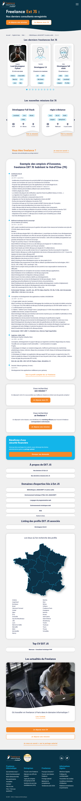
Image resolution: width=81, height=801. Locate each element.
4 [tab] (36, 90)
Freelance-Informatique (21, 797)
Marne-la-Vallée (17, 625)
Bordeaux (15, 604)
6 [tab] (42, 90)
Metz (13, 629)
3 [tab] (33, 90)
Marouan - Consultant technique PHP (40, 649)
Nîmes (45, 604)
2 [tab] (30, 90)
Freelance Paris (47, 608)
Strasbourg (46, 621)
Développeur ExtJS (41, 527)
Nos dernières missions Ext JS (40, 476)
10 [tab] (54, 90)
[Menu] (77, 4)
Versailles (46, 631)
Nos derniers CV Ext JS (40, 470)
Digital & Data (16, 35)
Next (74, 120)
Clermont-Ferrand (17, 608)
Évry (13, 614)
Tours (44, 627)
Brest (14, 606)
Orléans (45, 606)
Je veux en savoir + (61, 151)
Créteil (14, 610)
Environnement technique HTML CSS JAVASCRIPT (40, 495)
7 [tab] (45, 90)
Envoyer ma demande (40, 454)
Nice (44, 602)
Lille (13, 621)
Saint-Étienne (47, 618)
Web (23, 35)
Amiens (14, 600)
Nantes (45, 600)
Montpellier (15, 631)
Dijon (13, 612)
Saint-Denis (46, 616)
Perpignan (46, 610)
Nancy (14, 633)
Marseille (15, 627)
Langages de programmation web (40, 500)
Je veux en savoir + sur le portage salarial (40, 743)
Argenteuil (15, 602)
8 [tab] (48, 90)
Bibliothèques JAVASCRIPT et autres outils (41, 35)
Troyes (45, 629)
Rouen (45, 614)
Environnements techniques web (40, 505)
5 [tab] (39, 90)
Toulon (45, 623)
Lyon (13, 623)
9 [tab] (51, 90)
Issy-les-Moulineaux (18, 618)
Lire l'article (40, 717)
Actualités (9, 781)
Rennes (45, 612)
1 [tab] (27, 90)
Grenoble (15, 616)
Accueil (8, 35)
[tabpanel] (17, 65)
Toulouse (45, 625)
